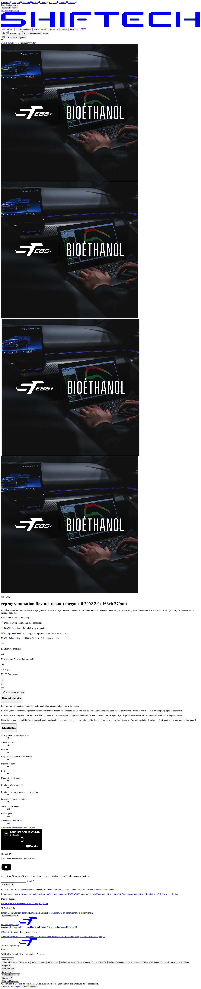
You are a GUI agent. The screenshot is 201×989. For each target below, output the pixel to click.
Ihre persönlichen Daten (18, 936)
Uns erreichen (65, 913)
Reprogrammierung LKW (60, 894)
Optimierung (7, 29)
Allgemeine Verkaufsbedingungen (90, 936)
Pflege (63, 29)
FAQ (3, 5)
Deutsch (9, 8)
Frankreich (6, 959)
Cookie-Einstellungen (10, 986)
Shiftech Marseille (68, 962)
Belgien (5, 966)
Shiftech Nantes (83, 962)
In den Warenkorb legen (14, 693)
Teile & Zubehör (40, 29)
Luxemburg (6, 972)
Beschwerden (53, 913)
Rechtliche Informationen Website (43, 936)
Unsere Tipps (7, 903)
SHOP (84, 29)
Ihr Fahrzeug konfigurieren (15, 37)
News (15, 5)
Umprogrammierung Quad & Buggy (112, 894)
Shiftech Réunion (134, 962)
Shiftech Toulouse (168, 962)
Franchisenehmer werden (82, 913)
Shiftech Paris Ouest (117, 962)
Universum (73, 29)
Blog (41, 903)
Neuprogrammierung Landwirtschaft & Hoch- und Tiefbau (153, 894)
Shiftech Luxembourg (10, 975)
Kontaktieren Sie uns (38, 913)
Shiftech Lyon (52, 962)
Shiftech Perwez (8, 969)
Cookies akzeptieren (29, 986)
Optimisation (23, 43)
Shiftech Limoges (38, 962)
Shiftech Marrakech (10, 981)
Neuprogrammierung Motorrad (36, 894)
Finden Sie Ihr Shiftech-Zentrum (15, 913)
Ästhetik (53, 29)
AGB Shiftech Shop (67, 936)
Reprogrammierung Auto (12, 894)
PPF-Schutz (18, 903)
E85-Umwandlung (23, 29)
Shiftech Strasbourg (151, 962)
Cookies (4, 936)
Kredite (4, 949)
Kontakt (8, 5)
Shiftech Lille (24, 962)
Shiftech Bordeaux (9, 962)
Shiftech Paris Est (99, 962)
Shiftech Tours (183, 962)
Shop (45, 903)
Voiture (33, 43)
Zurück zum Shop (9, 43)
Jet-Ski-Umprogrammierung (84, 894)
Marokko (6, 978)
